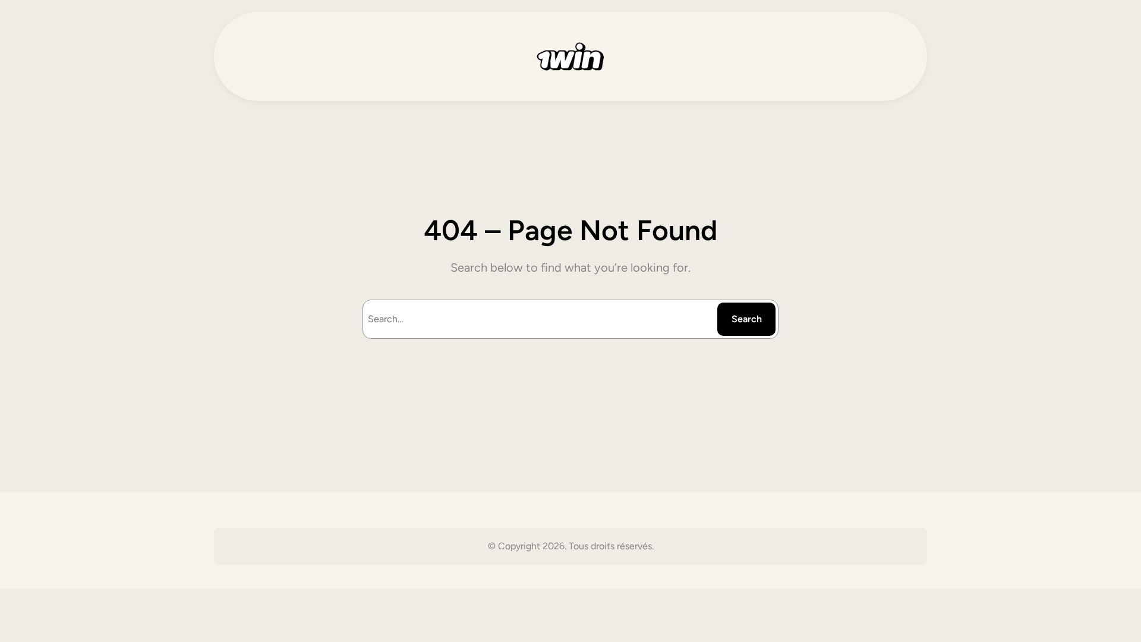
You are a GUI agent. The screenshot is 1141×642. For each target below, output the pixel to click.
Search (747, 319)
